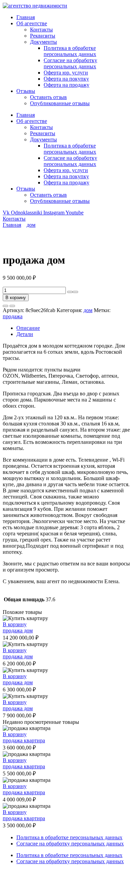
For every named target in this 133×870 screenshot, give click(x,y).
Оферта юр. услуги (66, 72)
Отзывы (25, 91)
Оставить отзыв (48, 97)
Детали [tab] (24, 334)
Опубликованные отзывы (60, 103)
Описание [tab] (28, 328)
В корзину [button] (15, 624)
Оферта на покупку (66, 79)
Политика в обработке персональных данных (70, 51)
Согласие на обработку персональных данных (70, 63)
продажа (13, 316)
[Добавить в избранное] (5, 306)
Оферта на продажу (66, 85)
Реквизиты (42, 36)
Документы (43, 42)
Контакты (41, 29)
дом (31, 225)
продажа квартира (24, 740)
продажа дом (18, 630)
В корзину (15, 297)
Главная (25, 17)
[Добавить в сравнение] (12, 306)
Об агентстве (31, 23)
